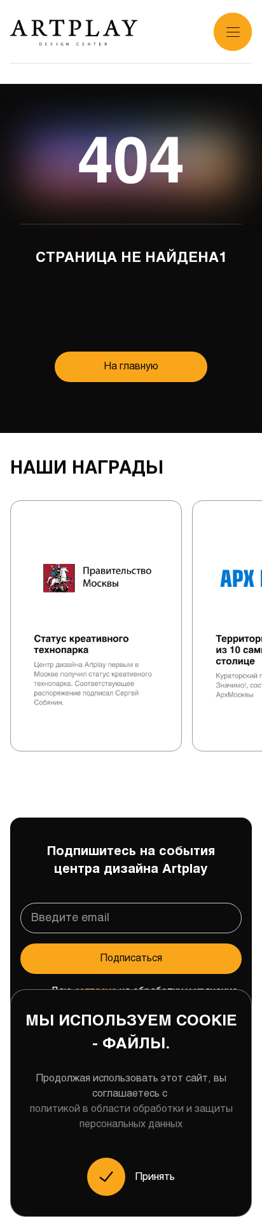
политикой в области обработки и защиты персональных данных (131, 1116)
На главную (131, 366)
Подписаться (131, 958)
